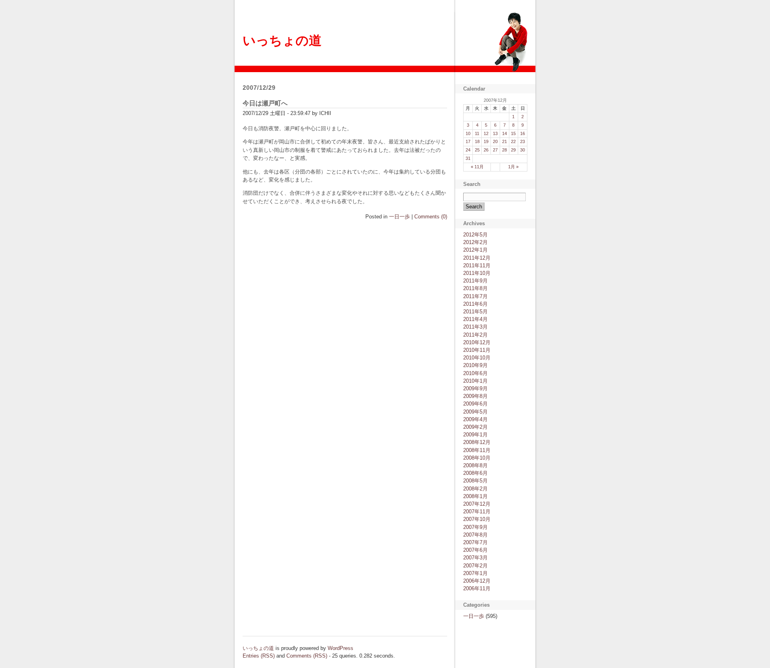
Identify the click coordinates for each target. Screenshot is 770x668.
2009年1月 (475, 435)
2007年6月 (475, 550)
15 (513, 133)
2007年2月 (475, 566)
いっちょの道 (282, 40)
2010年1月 (475, 381)
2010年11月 (476, 350)
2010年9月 (475, 365)
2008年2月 (475, 489)
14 (504, 133)
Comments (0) (430, 217)
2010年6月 (475, 373)
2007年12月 (476, 504)
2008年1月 (475, 496)
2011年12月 (476, 258)
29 (513, 149)
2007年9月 (475, 527)
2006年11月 (476, 588)
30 (522, 149)
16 (522, 133)
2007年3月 (475, 558)
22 (513, 141)
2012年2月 (475, 242)
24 (468, 149)
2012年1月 (475, 250)
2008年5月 (475, 481)
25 (477, 149)
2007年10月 (476, 519)
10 (468, 133)
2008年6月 (475, 473)
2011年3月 (475, 327)
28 (504, 149)
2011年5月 (475, 312)
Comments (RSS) (306, 656)
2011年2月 (475, 335)
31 (468, 158)
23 (522, 141)
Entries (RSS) (259, 656)
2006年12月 (476, 581)
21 (504, 141)
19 (486, 141)
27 (495, 149)
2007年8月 (475, 535)
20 (495, 141)
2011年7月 (475, 296)
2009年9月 (475, 388)
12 (486, 133)
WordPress (340, 648)
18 (477, 141)
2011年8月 (475, 288)
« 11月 (477, 166)
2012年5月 (475, 235)
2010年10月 (476, 358)
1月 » (513, 166)
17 (468, 141)
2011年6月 (475, 304)
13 (495, 133)
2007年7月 (475, 542)
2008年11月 (476, 450)
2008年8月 (475, 465)
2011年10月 (476, 273)
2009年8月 (475, 396)
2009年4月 (475, 419)
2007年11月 (476, 512)
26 (486, 149)
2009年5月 (475, 412)
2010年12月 (476, 342)
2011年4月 (475, 319)
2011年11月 (476, 265)
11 (477, 133)
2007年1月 (475, 573)
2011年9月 (475, 281)
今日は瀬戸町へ (265, 103)
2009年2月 (475, 427)
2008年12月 (476, 442)
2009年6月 (475, 404)
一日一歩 (399, 217)
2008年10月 (476, 458)
